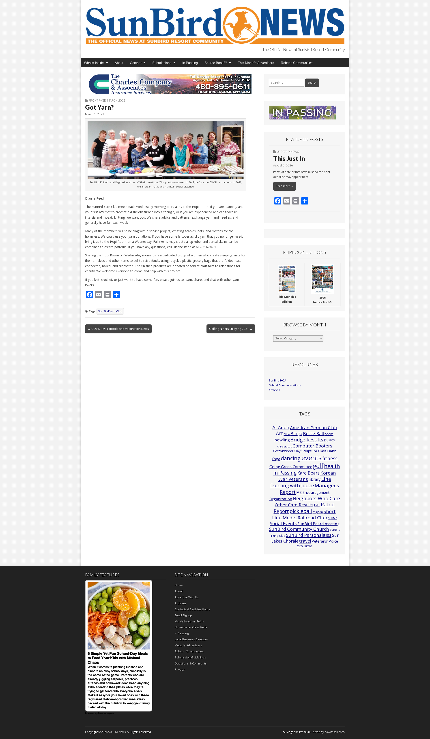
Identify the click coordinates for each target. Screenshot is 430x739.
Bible (287, 434)
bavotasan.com (334, 732)
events (311, 457)
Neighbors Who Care (316, 498)
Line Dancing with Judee (300, 482)
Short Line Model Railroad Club (304, 514)
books (329, 434)
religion (318, 512)
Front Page (97, 100)
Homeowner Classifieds (191, 627)
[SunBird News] (215, 22)
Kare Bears (308, 473)
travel (305, 541)
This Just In (289, 158)
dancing (291, 458)
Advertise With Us (187, 597)
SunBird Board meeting (318, 523)
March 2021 (116, 100)
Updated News (288, 151)
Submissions (161, 63)
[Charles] (170, 84)
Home (179, 585)
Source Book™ (215, 63)
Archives (274, 390)
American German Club (313, 427)
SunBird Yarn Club (110, 311)
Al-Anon (280, 427)
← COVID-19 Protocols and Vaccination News (118, 329)
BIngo (296, 434)
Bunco (329, 440)
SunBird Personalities (308, 535)
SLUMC (332, 518)
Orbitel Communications (285, 385)
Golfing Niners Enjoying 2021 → (231, 329)
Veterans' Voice (325, 541)
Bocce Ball (313, 433)
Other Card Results (294, 505)
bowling (282, 440)
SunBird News (117, 732)
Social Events (283, 523)
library (315, 479)
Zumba (308, 545)
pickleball (301, 511)
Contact (135, 63)
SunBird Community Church (299, 529)
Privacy (180, 669)
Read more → (284, 186)
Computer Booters (312, 446)
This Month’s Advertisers (256, 63)
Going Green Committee (290, 466)
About (119, 63)
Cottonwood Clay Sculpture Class (300, 451)
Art (279, 433)
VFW (300, 546)
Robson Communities (297, 63)
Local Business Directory (191, 639)
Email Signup (183, 615)
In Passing (190, 63)
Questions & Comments (191, 663)
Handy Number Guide (189, 621)
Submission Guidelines (190, 657)
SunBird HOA (277, 380)
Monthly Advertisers (188, 645)
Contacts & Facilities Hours (192, 609)
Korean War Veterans (307, 476)
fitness (330, 458)
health (332, 466)
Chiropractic (284, 446)
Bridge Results (306, 439)
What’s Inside (94, 63)
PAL (317, 505)
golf (318, 466)
